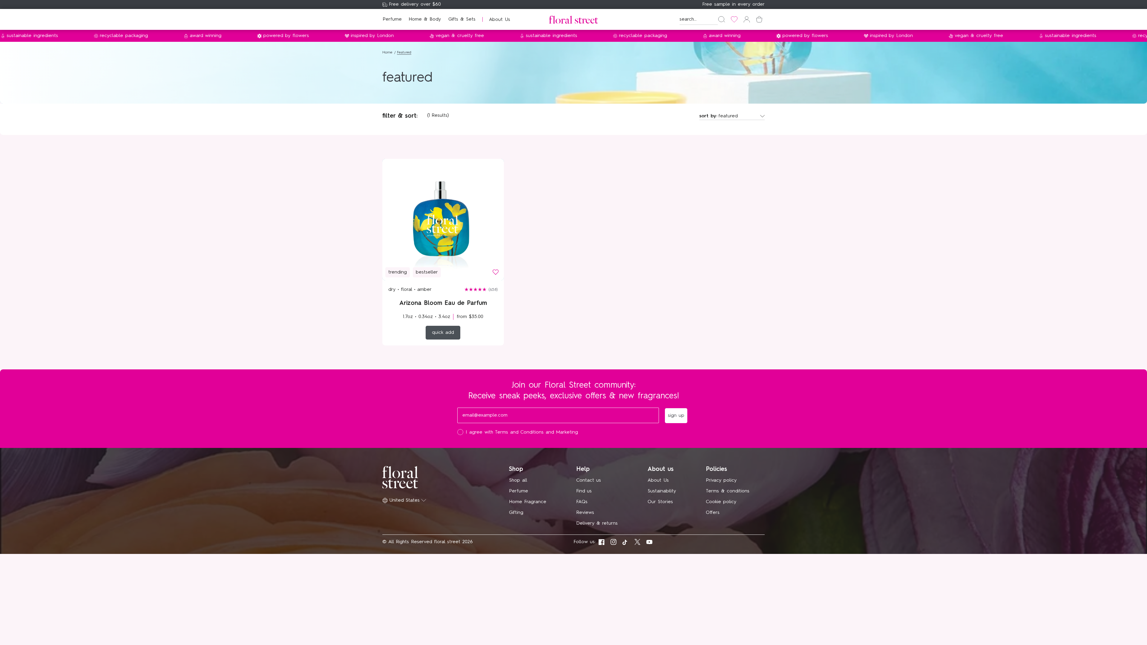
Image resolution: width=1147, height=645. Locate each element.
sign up (632, 365)
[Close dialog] (683, 234)
